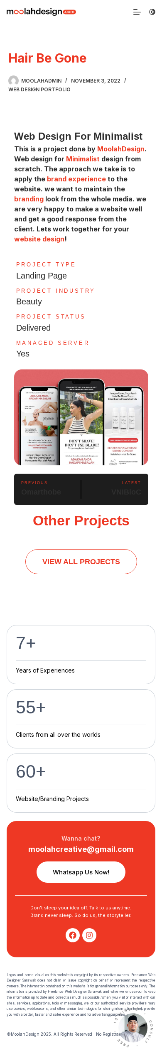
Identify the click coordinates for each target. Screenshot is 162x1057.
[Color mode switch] (152, 12)
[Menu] (137, 12)
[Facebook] (72, 935)
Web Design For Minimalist (78, 136)
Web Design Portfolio (39, 89)
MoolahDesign (121, 149)
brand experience (76, 179)
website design (39, 239)
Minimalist (83, 159)
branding (29, 199)
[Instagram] (89, 935)
